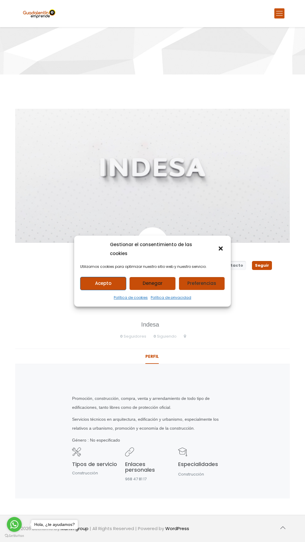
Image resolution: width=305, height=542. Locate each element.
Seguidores (135, 336)
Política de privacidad (171, 297)
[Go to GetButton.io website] (14, 536)
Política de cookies (131, 297)
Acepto (103, 283)
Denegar (153, 283)
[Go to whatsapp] (14, 524)
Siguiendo (167, 336)
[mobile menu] (279, 13)
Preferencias (201, 283)
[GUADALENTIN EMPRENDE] (39, 13)
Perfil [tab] (152, 356)
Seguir (262, 265)
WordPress (177, 528)
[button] (221, 249)
